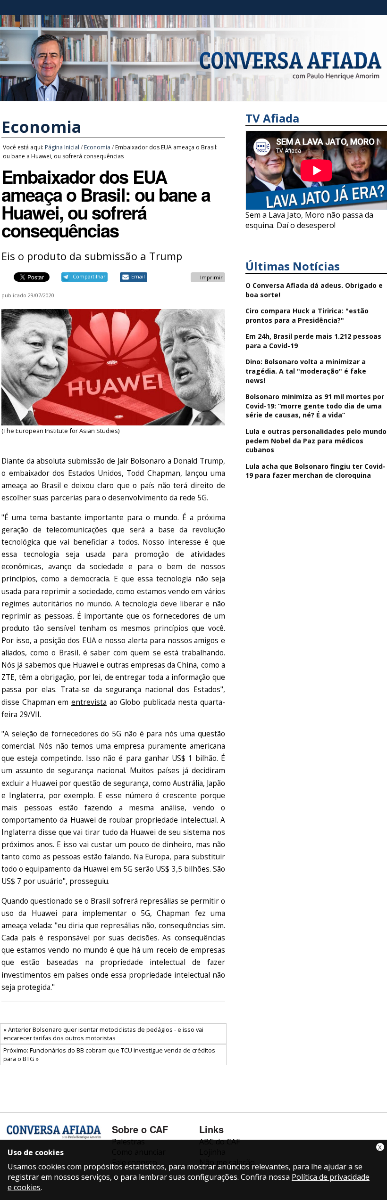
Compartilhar (89, 276)
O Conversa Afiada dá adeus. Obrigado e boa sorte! (314, 290)
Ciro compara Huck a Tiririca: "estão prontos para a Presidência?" (307, 315)
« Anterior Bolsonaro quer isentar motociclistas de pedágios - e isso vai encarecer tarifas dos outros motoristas (103, 1033)
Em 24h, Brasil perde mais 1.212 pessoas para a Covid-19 (313, 341)
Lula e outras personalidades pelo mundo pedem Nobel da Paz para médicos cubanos (316, 440)
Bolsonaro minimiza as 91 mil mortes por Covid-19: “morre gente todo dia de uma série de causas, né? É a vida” (314, 405)
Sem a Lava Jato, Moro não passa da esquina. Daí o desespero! (309, 220)
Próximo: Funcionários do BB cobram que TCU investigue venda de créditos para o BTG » (109, 1054)
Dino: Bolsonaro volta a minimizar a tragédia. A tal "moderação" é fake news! (305, 370)
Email (138, 276)
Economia (41, 127)
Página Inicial (62, 147)
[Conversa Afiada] (193, 95)
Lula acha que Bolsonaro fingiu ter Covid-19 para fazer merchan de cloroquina (315, 471)
